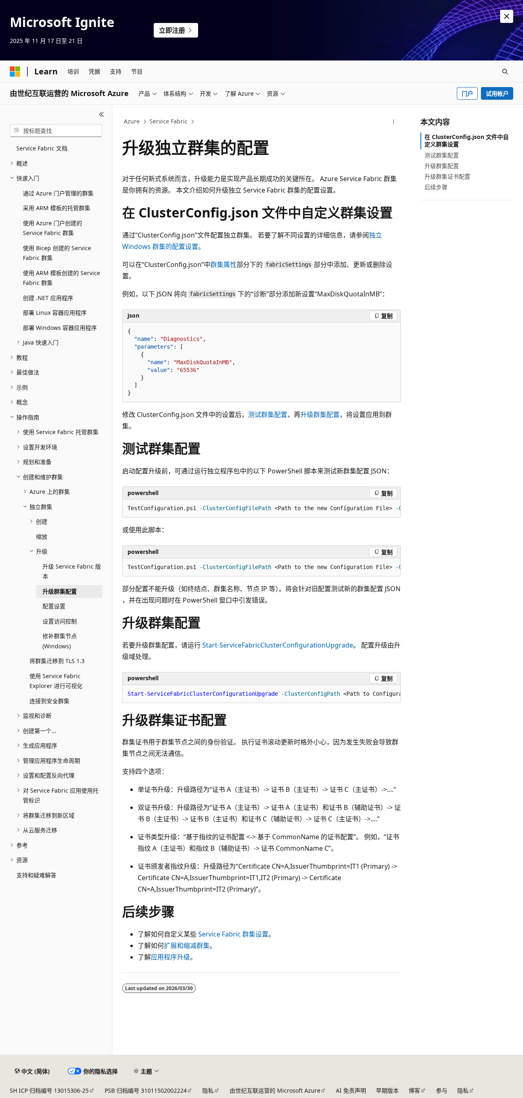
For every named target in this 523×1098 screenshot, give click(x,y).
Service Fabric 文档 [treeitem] (41, 148)
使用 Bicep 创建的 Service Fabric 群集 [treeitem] (57, 253)
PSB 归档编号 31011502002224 (146, 1090)
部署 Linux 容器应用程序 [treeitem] (55, 312)
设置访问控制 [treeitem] (59, 621)
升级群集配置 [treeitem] (59, 591)
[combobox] (56, 130)
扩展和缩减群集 (187, 945)
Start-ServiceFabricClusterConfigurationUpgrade (277, 645)
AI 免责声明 (351, 1090)
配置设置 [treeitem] (53, 606)
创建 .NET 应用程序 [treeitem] (48, 298)
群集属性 (223, 264)
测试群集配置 (267, 414)
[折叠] (101, 114)
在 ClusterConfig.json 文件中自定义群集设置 (467, 140)
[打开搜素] (505, 71)
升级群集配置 (320, 414)
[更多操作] (394, 121)
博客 (414, 1090)
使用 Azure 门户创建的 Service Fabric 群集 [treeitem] (52, 228)
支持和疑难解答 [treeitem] (36, 875)
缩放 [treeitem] (41, 536)
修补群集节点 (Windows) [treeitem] (59, 641)
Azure (132, 121)
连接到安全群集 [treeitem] (49, 701)
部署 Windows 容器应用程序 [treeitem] (60, 328)
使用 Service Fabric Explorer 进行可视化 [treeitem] (56, 681)
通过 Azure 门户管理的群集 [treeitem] (58, 193)
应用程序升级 (170, 956)
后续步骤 (436, 187)
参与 (441, 1090)
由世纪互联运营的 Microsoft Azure (275, 1090)
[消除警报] (506, 16)
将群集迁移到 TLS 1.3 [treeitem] (57, 661)
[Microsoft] (15, 71)
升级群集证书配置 (447, 176)
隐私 (208, 1090)
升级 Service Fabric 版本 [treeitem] (71, 571)
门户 (467, 93)
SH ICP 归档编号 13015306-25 (49, 1090)
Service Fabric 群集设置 (233, 934)
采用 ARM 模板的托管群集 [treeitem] (56, 208)
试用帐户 (497, 93)
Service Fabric (169, 121)
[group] (261, 509)
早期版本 (387, 1090)
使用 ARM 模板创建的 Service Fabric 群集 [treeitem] (61, 278)
